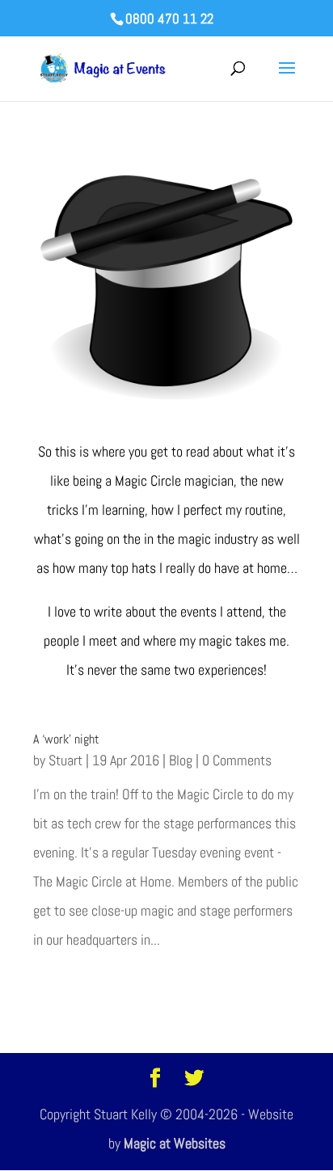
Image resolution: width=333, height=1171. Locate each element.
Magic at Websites (175, 1143)
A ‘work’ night (66, 739)
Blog (180, 760)
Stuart (65, 760)
